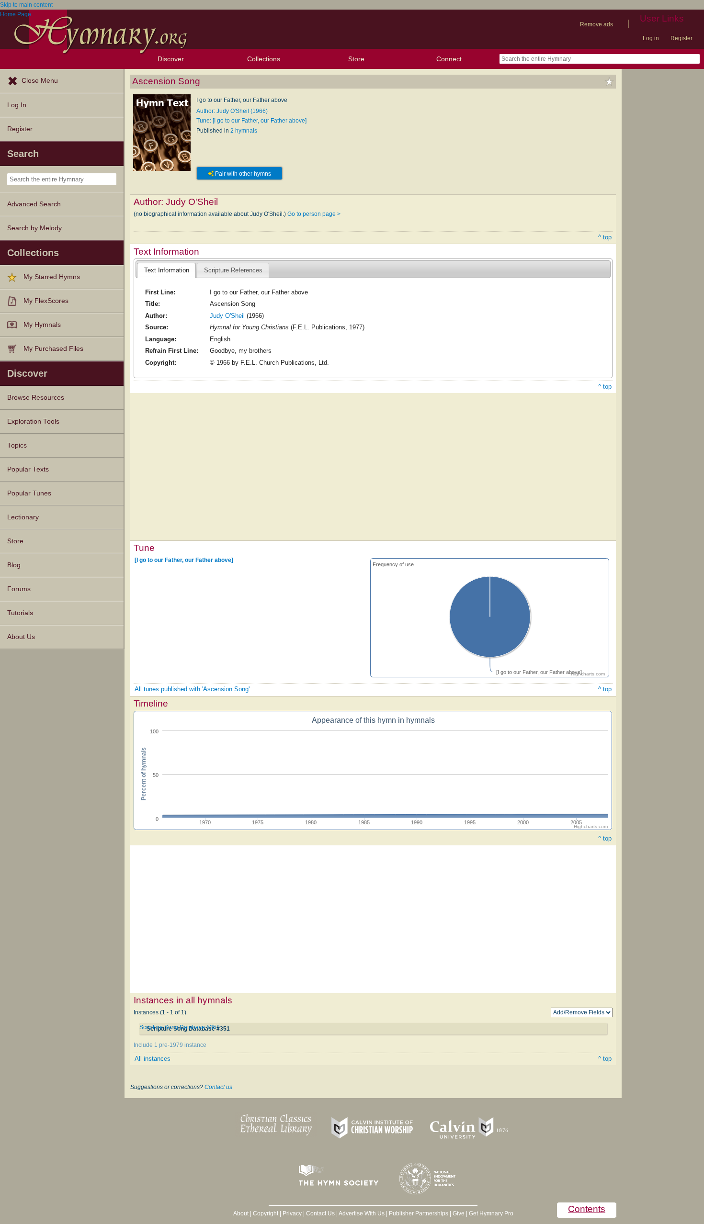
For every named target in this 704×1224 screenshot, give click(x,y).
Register (681, 38)
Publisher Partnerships (418, 1213)
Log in (651, 38)
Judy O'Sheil (227, 315)
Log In (16, 105)
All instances (152, 1058)
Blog (14, 565)
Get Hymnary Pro (491, 1213)
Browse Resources (35, 397)
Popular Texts (28, 469)
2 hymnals (243, 130)
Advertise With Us (362, 1213)
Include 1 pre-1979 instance (170, 1045)
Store (356, 59)
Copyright (265, 1213)
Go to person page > (314, 214)
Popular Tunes (29, 493)
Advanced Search (34, 204)
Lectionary (23, 517)
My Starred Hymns (51, 277)
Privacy (292, 1213)
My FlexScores (45, 300)
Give (459, 1213)
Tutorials (20, 613)
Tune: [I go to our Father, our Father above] (251, 120)
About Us (21, 636)
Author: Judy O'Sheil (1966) (232, 111)
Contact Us (320, 1213)
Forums (19, 589)
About (241, 1213)
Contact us (218, 1087)
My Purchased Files (53, 348)
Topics (17, 445)
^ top (605, 237)
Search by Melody (34, 228)
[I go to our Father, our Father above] (184, 560)
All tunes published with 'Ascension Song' (192, 689)
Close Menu (40, 80)
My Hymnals (42, 324)
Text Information (166, 270)
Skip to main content (26, 4)
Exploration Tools (33, 421)
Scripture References (233, 270)
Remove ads (596, 24)
